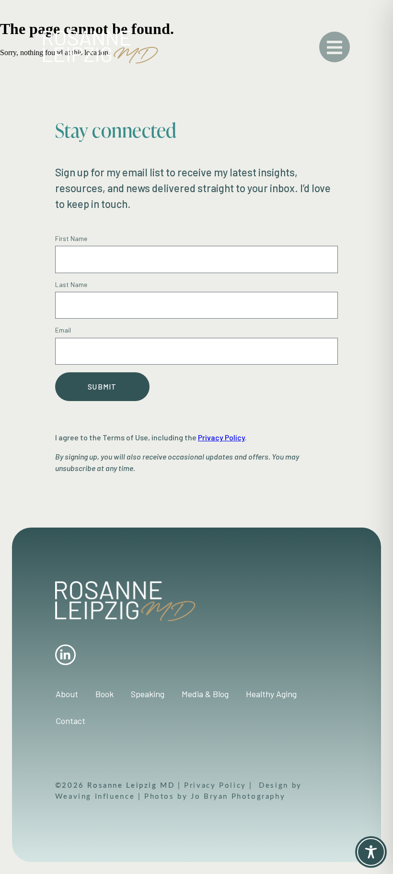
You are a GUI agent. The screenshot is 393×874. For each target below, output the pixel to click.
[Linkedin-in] (65, 654)
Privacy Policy (216, 785)
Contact (70, 720)
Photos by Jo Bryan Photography (213, 796)
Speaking (147, 694)
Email (63, 330)
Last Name (71, 284)
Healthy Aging (271, 694)
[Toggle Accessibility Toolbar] (371, 852)
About (67, 694)
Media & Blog (205, 694)
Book (104, 694)
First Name (71, 238)
